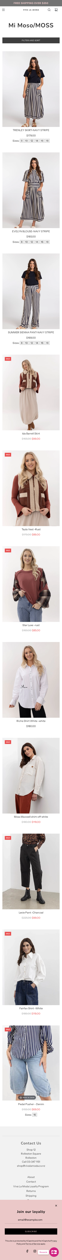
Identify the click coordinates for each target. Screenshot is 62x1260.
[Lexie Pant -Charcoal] (31, 871)
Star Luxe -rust (31, 625)
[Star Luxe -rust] (31, 584)
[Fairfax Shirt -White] (31, 967)
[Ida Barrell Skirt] (31, 392)
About (31, 1177)
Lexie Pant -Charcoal (31, 912)
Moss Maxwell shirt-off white (31, 816)
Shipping (31, 1195)
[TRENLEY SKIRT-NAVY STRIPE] (31, 89)
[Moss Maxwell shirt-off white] (31, 776)
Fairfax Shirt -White (31, 1008)
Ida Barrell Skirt (31, 433)
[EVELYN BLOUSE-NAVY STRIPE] (31, 190)
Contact (31, 1181)
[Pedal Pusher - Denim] (31, 1063)
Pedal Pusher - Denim (31, 1104)
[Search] (49, 9)
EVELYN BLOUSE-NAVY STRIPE (31, 231)
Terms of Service (33, 1244)
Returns (31, 1190)
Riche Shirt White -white (31, 720)
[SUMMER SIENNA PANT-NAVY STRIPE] (31, 291)
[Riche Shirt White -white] (31, 680)
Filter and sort (31, 40)
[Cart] (56, 9)
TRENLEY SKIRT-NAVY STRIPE (31, 130)
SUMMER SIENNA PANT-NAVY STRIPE (31, 332)
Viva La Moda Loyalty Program (31, 1186)
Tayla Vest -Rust (31, 529)
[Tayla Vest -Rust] (31, 488)
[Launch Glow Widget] (54, 1252)
